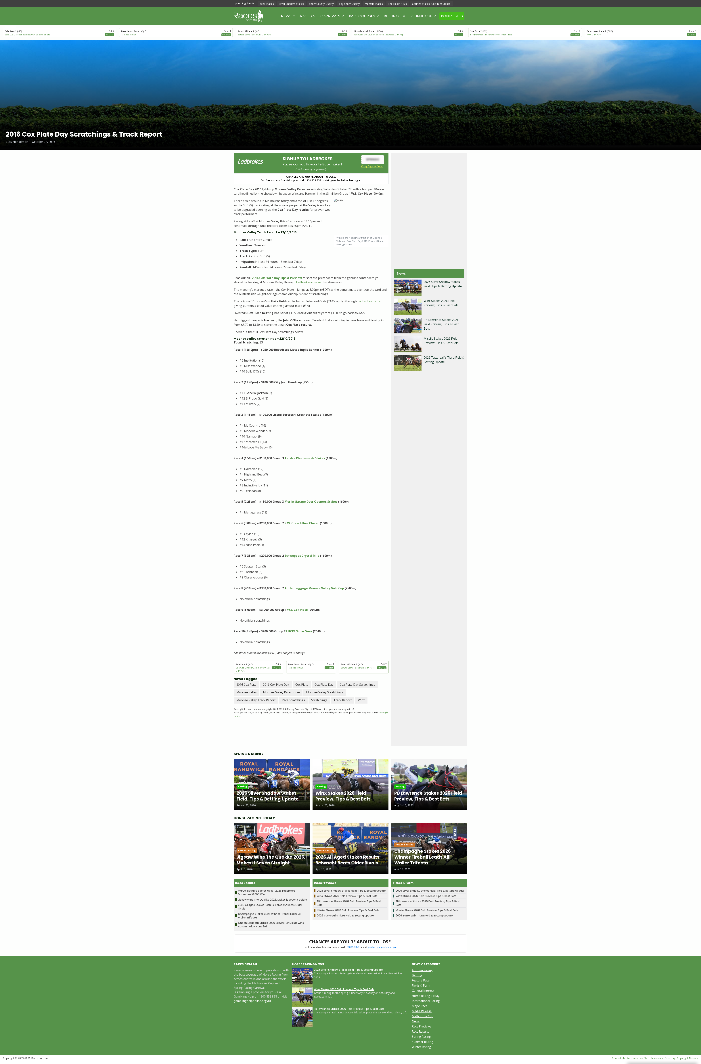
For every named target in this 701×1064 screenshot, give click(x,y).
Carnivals (330, 16)
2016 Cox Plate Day (276, 685)
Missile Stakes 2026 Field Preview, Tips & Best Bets (348, 910)
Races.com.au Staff (638, 1058)
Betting (391, 16)
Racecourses (362, 16)
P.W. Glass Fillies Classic (302, 523)
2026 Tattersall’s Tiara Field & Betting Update (345, 915)
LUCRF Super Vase (299, 631)
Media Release (422, 1011)
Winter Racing (421, 1047)
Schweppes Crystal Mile (302, 556)
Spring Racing (421, 1037)
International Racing (426, 1001)
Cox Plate (301, 685)
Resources (657, 1058)
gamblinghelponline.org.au (382, 947)
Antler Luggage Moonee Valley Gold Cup (314, 588)
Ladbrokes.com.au (308, 282)
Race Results (420, 1031)
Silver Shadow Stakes (291, 3)
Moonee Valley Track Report (255, 700)
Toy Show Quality (349, 3)
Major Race (419, 1006)
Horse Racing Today (425, 996)
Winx (361, 700)
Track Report (343, 700)
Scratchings (319, 700)
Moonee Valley (246, 692)
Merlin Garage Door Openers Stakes (311, 502)
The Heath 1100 (397, 3)
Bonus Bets (452, 16)
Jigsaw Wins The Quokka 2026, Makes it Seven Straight (272, 899)
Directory (669, 1058)
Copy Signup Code (372, 166)
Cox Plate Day (324, 685)
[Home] (248, 16)
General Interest (423, 991)
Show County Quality (321, 3)
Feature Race (421, 980)
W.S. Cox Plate (297, 610)
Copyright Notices (687, 1058)
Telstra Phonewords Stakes (305, 458)
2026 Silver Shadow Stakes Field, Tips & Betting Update (351, 891)
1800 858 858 (352, 947)
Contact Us (618, 1058)
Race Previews (421, 1026)
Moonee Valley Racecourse (281, 692)
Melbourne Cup (417, 16)
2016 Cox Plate (246, 685)
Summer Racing (422, 1042)
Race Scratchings (293, 700)
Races (306, 16)
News (286, 16)
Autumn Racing (422, 970)
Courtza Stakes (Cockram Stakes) (431, 3)
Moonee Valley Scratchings (324, 692)
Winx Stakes (267, 3)
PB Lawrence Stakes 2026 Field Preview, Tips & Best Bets (441, 324)
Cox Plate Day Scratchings (357, 685)
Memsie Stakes (374, 3)
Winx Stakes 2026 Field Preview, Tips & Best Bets (347, 896)
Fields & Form (421, 985)
